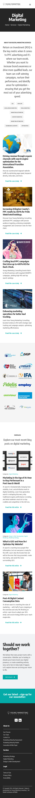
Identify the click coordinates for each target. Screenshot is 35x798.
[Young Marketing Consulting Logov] (11, 3)
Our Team (6, 735)
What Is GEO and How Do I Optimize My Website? (15, 543)
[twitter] (16, 720)
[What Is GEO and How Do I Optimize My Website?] (17, 514)
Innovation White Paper (10, 745)
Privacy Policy (7, 775)
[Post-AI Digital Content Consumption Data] (17, 573)
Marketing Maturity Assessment (12, 740)
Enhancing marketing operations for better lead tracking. (14, 314)
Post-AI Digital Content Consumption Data (13, 599)
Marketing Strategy (14, 538)
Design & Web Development (16, 536)
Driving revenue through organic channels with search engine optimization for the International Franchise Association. (17, 161)
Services (6, 750)
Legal (5, 766)
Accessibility (6, 778)
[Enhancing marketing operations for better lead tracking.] (17, 290)
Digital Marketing (13, 474)
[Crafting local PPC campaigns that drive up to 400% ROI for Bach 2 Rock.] (17, 241)
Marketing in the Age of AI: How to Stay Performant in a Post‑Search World (17, 480)
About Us (6, 726)
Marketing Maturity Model (11, 742)
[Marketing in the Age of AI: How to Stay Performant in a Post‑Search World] (17, 452)
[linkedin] (20, 720)
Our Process (6, 732)
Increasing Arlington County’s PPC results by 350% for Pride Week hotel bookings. (16, 211)
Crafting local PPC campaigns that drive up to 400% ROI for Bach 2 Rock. (16, 264)
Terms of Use (7, 773)
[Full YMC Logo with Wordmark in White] (17, 711)
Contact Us (6, 737)
